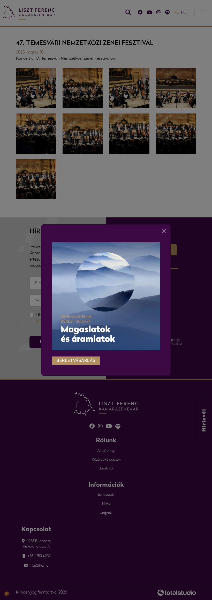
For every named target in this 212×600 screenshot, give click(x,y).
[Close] (164, 231)
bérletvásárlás (75, 361)
